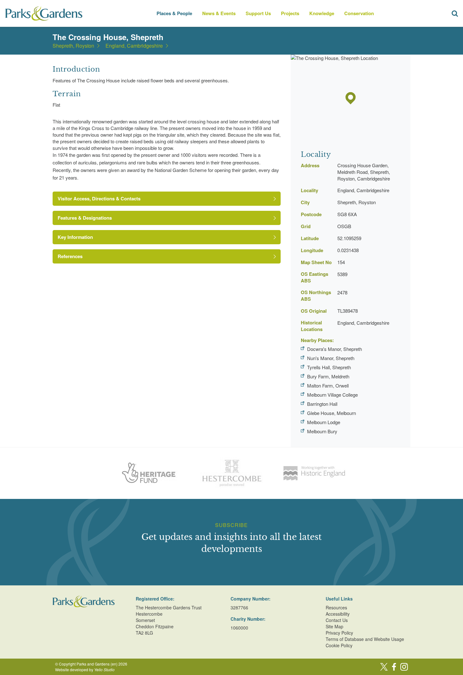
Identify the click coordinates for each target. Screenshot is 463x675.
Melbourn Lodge (323, 422)
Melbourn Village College (332, 394)
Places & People (174, 13)
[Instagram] (404, 667)
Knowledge (321, 13)
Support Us (258, 13)
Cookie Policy (339, 645)
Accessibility (338, 614)
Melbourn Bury (322, 431)
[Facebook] (394, 667)
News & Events (219, 13)
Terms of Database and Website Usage (365, 639)
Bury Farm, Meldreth (328, 376)
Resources (336, 607)
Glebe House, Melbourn (331, 413)
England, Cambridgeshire (134, 46)
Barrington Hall (322, 403)
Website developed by (85, 669)
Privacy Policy (339, 633)
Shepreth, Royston (73, 46)
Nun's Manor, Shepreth (330, 358)
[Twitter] (384, 667)
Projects (290, 13)
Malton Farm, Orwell (328, 385)
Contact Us (337, 620)
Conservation (359, 13)
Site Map (334, 626)
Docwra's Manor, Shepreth (334, 349)
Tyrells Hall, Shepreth (329, 367)
